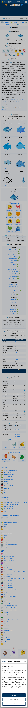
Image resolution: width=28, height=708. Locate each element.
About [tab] (24, 661)
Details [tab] (10, 661)
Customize (13, 699)
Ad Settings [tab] (17, 661)
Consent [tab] (4, 661)
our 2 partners (9, 668)
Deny (14, 703)
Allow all (14, 695)
